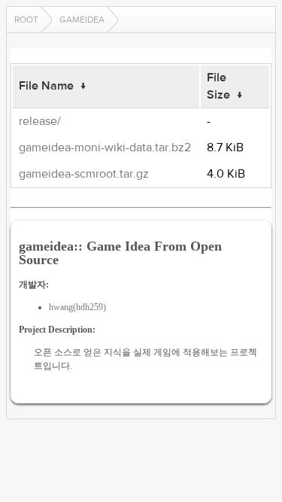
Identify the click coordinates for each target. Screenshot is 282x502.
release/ (40, 121)
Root (26, 20)
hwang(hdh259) (77, 307)
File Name (46, 85)
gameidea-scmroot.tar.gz (84, 173)
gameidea (82, 20)
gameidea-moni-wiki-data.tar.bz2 (105, 147)
